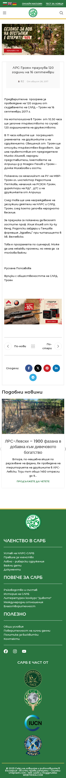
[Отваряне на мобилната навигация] (4, 13)
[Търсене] (61, 13)
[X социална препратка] (38, 368)
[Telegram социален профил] (33, 377)
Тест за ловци (54, 4)
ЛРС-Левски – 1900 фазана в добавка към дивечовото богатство (33, 446)
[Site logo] (33, 12)
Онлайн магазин (32, 4)
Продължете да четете (33, 481)
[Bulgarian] (5, 3)
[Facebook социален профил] (28, 368)
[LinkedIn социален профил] (56, 368)
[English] (10, 3)
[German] (14, 3)
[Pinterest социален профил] (47, 368)
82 (22, 81)
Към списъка (33, 346)
